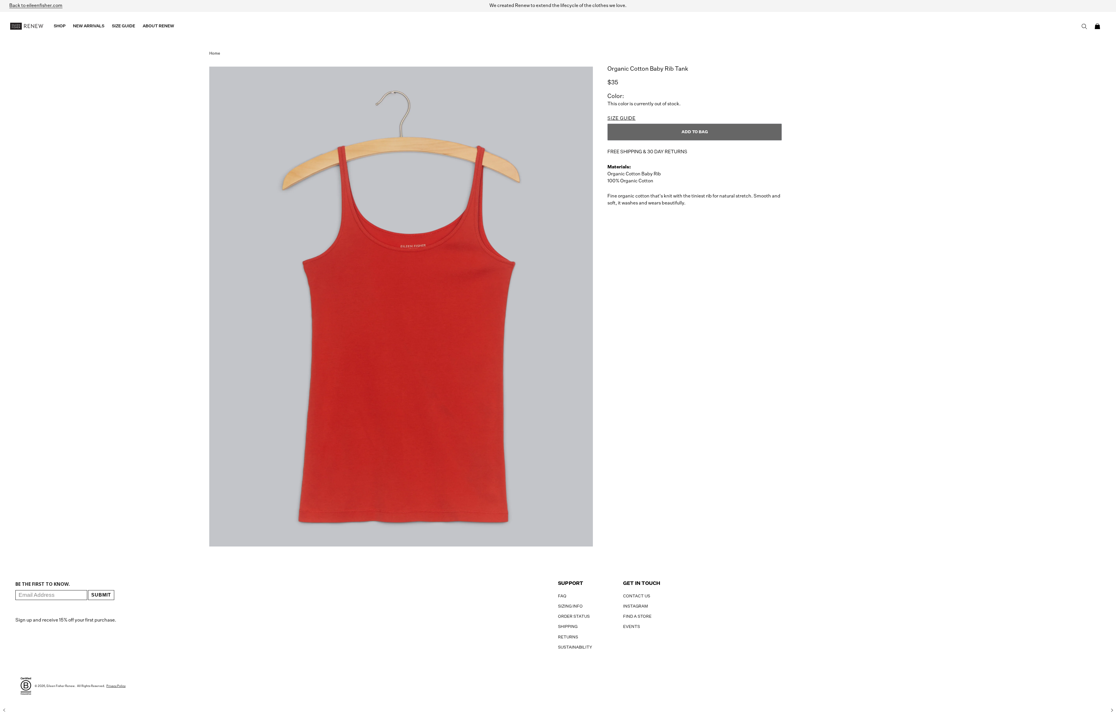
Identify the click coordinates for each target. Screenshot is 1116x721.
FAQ (562, 596)
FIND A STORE (637, 617)
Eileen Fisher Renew (60, 686)
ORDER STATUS (574, 617)
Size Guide (621, 118)
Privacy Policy (116, 686)
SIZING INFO (570, 606)
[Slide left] (4, 710)
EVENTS (631, 627)
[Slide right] (1112, 710)
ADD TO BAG (695, 132)
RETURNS (568, 637)
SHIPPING (567, 627)
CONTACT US (636, 596)
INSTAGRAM (635, 606)
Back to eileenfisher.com (35, 5)
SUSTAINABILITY (575, 647)
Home (214, 54)
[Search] (1084, 26)
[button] (1097, 26)
